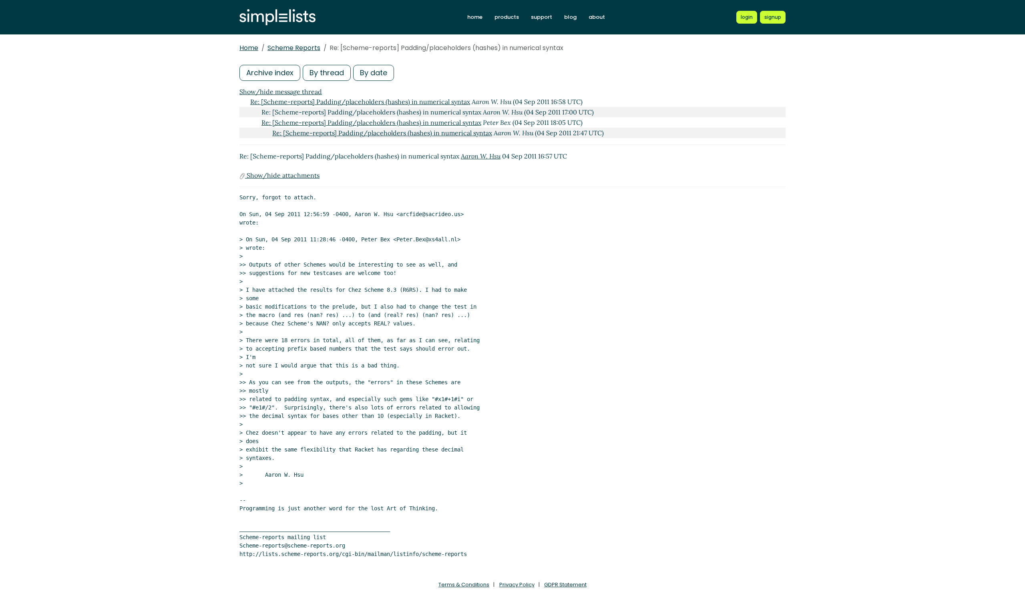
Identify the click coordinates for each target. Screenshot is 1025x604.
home (474, 17)
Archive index (269, 73)
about (597, 17)
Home (248, 47)
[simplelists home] (277, 17)
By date (373, 73)
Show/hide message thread (280, 92)
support (541, 17)
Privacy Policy (517, 584)
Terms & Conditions (463, 584)
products (506, 17)
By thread (327, 73)
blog (570, 17)
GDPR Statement (565, 584)
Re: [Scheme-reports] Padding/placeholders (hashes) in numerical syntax (360, 102)
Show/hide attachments (282, 175)
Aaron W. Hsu (480, 156)
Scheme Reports (293, 47)
